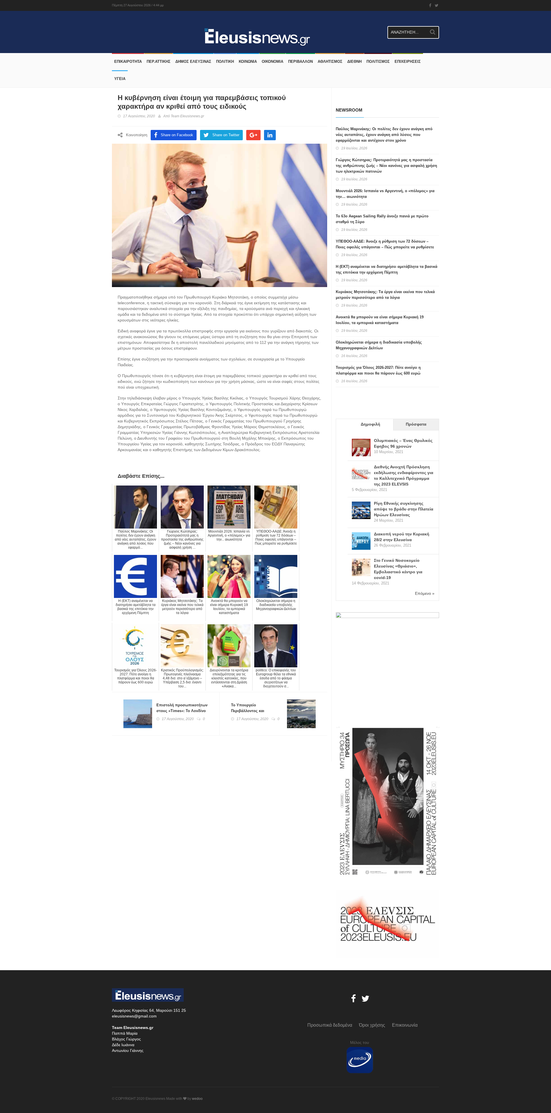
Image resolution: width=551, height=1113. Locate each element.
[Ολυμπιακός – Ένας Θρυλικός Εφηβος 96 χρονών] (361, 448)
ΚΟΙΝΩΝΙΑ (248, 61)
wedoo (197, 1099)
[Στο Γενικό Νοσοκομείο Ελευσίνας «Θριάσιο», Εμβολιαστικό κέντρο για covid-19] (361, 568)
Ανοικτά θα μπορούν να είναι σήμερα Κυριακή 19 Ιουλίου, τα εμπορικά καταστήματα (380, 320)
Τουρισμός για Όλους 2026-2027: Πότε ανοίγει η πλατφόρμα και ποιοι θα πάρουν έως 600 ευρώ (378, 370)
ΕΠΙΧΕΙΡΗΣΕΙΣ (408, 61)
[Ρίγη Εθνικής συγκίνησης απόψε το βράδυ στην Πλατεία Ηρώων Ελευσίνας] (361, 511)
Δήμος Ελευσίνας (193, 61)
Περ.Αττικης (158, 61)
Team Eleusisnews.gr (187, 116)
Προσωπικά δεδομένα (329, 1025)
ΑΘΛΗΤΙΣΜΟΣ (330, 61)
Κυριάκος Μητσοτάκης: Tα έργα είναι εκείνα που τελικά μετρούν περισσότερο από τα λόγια (385, 295)
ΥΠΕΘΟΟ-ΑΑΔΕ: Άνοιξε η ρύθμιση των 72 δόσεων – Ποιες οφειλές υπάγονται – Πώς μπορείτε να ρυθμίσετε (385, 244)
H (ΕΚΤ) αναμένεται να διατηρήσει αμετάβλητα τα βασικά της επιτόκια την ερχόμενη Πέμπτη (386, 269)
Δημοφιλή (370, 424)
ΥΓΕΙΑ (119, 79)
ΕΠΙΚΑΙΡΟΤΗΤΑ (128, 61)
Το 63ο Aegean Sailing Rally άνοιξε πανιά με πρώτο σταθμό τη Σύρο (382, 219)
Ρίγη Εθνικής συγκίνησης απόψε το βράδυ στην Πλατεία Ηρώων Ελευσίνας (403, 509)
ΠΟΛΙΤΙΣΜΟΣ (378, 61)
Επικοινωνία (405, 1025)
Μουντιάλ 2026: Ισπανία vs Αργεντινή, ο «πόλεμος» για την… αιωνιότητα (385, 194)
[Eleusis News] (114, 24)
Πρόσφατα (416, 424)
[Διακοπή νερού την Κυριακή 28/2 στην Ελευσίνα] (361, 541)
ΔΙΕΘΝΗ (354, 61)
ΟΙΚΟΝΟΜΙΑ (272, 61)
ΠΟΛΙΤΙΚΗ (225, 61)
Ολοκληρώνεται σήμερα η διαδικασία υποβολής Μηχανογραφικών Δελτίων (379, 345)
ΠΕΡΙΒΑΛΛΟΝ (300, 61)
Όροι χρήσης (372, 1025)
